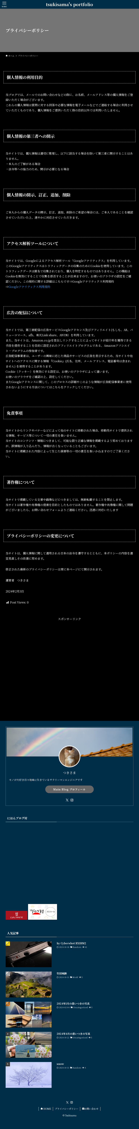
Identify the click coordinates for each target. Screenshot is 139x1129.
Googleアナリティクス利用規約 (29, 287)
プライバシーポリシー (66, 1108)
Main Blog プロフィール (69, 789)
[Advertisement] (70, 659)
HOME (47, 1108)
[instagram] (72, 800)
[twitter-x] (67, 800)
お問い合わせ (91, 1108)
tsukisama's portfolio (69, 4)
